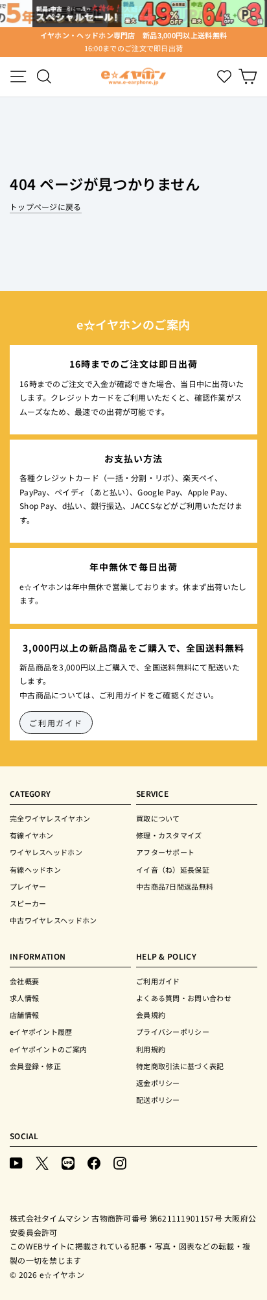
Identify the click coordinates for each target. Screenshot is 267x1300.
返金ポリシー (158, 1083)
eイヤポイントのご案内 (48, 1049)
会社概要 (24, 981)
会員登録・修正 (35, 1066)
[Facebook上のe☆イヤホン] (93, 1162)
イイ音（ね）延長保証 (172, 869)
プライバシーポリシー (172, 1031)
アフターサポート (165, 852)
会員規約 (150, 1015)
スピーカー (28, 903)
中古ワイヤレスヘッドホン (53, 920)
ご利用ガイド (56, 722)
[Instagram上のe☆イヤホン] (119, 1162)
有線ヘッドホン (35, 869)
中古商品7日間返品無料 (174, 886)
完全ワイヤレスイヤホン (50, 818)
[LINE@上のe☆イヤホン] (68, 1162)
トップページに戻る (46, 206)
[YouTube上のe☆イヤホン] (16, 1162)
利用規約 (150, 1049)
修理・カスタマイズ (169, 835)
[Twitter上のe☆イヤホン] (42, 1162)
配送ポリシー (158, 1099)
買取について (158, 818)
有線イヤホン (32, 835)
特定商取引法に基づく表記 (180, 1066)
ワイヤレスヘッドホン (46, 852)
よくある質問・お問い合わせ (183, 998)
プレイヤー (28, 886)
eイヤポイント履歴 (41, 1031)
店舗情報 (24, 1015)
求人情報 (24, 998)
